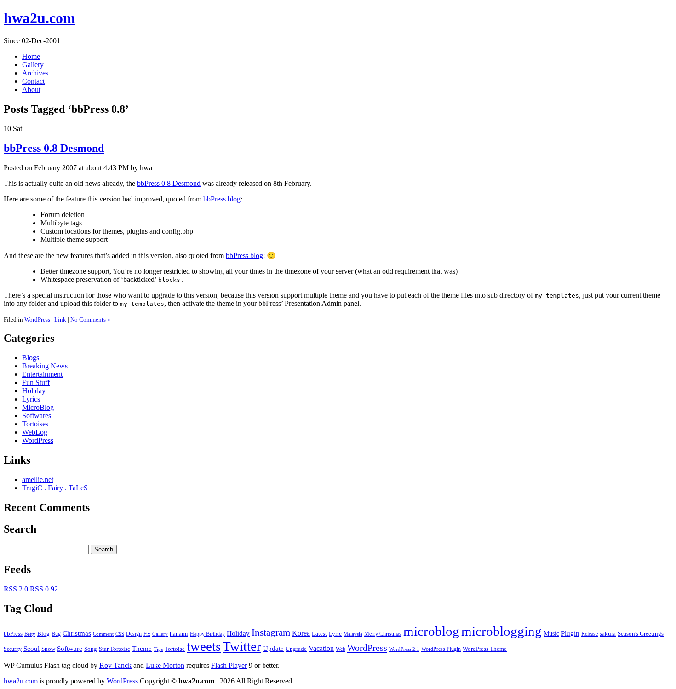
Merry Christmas (382, 634)
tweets (204, 646)
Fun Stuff (36, 382)
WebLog (34, 432)
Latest (319, 633)
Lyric (335, 634)
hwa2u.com (39, 18)
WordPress (37, 319)
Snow (48, 649)
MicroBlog (38, 407)
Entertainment (42, 374)
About (31, 89)
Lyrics (31, 399)
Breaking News (45, 366)
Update (273, 648)
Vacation (321, 648)
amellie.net (37, 479)
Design (134, 634)
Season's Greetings (641, 633)
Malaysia (353, 634)
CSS (119, 634)
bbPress (13, 634)
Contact (33, 81)
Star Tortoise (114, 648)
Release (589, 634)
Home (31, 56)
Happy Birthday (207, 634)
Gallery (33, 65)
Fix (146, 634)
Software (69, 648)
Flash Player (229, 665)
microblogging (501, 631)
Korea (301, 633)
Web (340, 649)
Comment (103, 634)
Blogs (30, 358)
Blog (43, 634)
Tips (158, 649)
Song (90, 649)
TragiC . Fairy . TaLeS (55, 488)
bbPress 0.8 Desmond (54, 148)
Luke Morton (165, 665)
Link (60, 319)
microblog (431, 631)
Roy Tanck (115, 665)
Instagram (271, 632)
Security (13, 649)
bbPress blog (222, 199)
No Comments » (90, 319)
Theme (142, 648)
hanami (179, 634)
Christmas (77, 633)
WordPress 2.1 (404, 649)
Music (551, 633)
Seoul (31, 648)
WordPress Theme (485, 649)
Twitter (242, 646)
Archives (35, 73)
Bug (56, 634)
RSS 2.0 (16, 589)
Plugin (570, 633)
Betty (29, 634)
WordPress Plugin (441, 649)
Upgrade (296, 649)
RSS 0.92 (44, 589)
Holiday (34, 391)
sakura (608, 634)
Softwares (36, 415)
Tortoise (175, 648)
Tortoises (35, 424)
